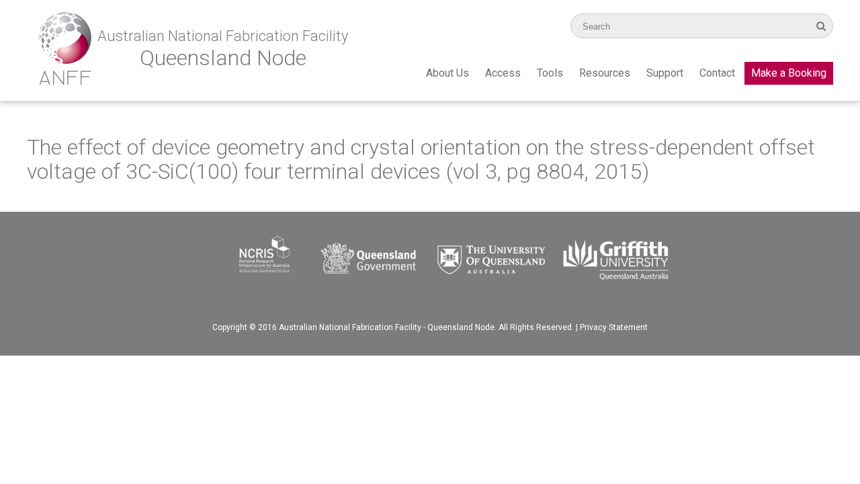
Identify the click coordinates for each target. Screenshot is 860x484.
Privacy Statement (614, 327)
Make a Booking (788, 73)
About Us (447, 73)
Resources (604, 73)
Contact (717, 73)
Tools (550, 73)
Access (503, 73)
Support (664, 73)
